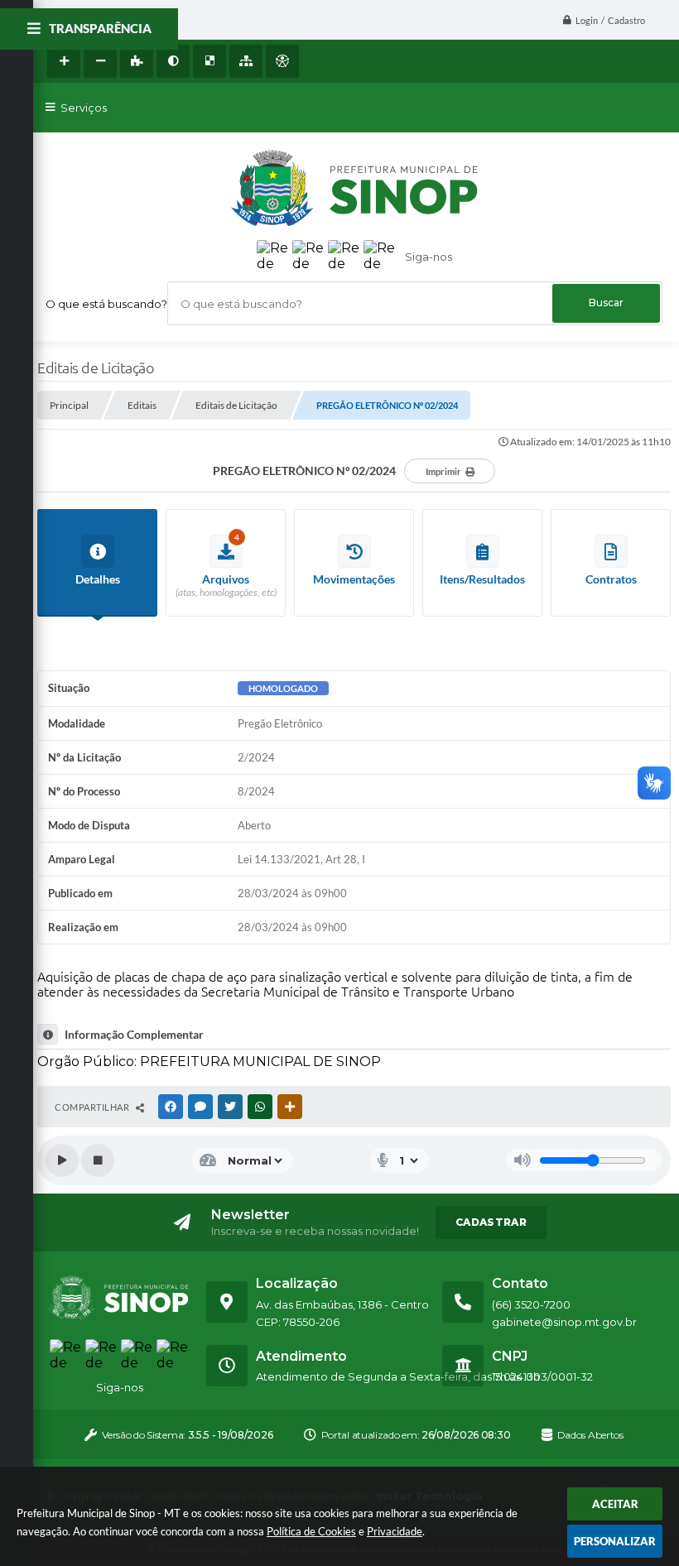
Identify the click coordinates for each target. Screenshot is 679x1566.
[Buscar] (606, 303)
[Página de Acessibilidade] (282, 61)
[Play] (62, 1160)
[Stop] (97, 1160)
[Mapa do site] (246, 61)
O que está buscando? (106, 303)
